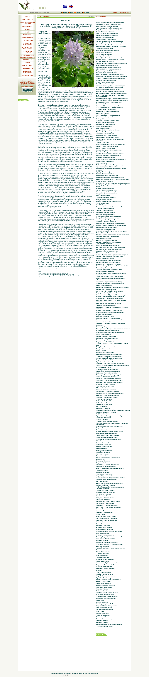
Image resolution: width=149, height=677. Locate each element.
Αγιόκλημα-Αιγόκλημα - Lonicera (106, 516)
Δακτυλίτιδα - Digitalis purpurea (105, 212)
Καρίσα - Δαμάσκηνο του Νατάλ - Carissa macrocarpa (112, 234)
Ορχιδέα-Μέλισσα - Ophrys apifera (106, 605)
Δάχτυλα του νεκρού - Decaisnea (106, 336)
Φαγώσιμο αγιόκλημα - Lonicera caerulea (108, 155)
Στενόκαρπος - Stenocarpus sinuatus (107, 435)
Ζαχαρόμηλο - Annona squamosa (106, 132)
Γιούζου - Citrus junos (102, 142)
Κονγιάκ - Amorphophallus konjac (106, 227)
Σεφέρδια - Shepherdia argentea (105, 305)
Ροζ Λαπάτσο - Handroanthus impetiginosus (109, 87)
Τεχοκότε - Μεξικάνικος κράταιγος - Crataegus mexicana (113, 105)
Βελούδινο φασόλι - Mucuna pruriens (107, 253)
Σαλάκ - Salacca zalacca (103, 233)
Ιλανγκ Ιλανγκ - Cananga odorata (106, 466)
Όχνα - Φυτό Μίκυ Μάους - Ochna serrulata (109, 362)
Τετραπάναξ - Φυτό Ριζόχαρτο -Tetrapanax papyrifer (111, 294)
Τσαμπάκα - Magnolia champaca (106, 221)
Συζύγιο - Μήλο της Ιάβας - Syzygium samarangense (112, 254)
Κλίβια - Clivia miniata (102, 561)
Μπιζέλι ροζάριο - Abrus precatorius (107, 33)
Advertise (67, 673)
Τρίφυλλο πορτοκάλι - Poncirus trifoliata (108, 30)
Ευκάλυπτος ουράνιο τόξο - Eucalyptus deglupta (111, 165)
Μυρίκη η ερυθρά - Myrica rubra (105, 148)
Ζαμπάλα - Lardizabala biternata (106, 80)
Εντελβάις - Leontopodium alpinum (107, 592)
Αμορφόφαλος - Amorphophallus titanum (109, 624)
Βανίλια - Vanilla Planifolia (104, 401)
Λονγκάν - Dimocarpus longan (105, 82)
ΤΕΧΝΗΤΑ (27, 29)
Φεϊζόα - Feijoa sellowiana (104, 450)
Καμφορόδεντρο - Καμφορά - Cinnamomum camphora (113, 328)
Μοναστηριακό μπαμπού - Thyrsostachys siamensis (112, 98)
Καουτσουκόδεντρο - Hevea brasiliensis (108, 262)
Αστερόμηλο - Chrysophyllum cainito (107, 137)
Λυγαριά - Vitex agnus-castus (105, 352)
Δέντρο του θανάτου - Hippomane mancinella (110, 74)
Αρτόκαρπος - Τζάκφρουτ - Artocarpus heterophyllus (112, 287)
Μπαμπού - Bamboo (102, 555)
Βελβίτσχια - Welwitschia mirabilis (106, 373)
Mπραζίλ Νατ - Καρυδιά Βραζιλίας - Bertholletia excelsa (113, 183)
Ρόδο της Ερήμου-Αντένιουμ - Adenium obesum (110, 537)
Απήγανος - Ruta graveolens (104, 463)
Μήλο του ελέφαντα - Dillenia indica (107, 166)
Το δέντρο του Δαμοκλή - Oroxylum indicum (109, 107)
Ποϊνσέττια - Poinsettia (103, 617)
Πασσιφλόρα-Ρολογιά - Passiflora (106, 518)
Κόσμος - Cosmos (101, 509)
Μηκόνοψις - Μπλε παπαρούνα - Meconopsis (110, 393)
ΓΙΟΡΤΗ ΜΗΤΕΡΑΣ (27, 40)
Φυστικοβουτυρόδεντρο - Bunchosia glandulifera (111, 46)
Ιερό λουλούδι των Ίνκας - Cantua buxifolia (109, 249)
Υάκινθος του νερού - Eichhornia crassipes (109, 358)
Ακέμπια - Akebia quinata (103, 367)
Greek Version (83, 673)
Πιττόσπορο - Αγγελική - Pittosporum (107, 464)
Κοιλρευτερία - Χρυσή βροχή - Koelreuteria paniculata (112, 179)
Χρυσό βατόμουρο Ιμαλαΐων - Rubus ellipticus (110, 91)
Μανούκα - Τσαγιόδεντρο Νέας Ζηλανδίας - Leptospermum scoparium (109, 242)
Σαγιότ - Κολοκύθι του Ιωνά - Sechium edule (109, 276)
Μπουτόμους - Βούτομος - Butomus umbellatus (110, 332)
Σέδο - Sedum (100, 441)
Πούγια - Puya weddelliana (104, 54)
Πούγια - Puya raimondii (103, 583)
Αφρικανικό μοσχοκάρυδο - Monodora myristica (110, 159)
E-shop (86, 12)
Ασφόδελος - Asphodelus (104, 587)
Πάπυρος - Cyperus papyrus (104, 512)
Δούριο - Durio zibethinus (104, 285)
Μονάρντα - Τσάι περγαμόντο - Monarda (108, 378)
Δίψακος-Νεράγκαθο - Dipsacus (105, 485)
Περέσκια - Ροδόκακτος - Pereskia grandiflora (110, 283)
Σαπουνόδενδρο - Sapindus (104, 340)
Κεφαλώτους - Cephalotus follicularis (107, 111)
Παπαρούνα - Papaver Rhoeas (105, 497)
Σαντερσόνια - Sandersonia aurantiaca (107, 218)
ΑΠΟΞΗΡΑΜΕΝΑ (27, 26)
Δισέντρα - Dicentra (102, 591)
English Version (93, 673)
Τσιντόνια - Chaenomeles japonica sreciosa (109, 544)
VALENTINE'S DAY (27, 37)
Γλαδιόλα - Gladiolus (102, 557)
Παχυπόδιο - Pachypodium (104, 404)
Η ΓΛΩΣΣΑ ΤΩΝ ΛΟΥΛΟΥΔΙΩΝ (27, 43)
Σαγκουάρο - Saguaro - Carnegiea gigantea (109, 375)
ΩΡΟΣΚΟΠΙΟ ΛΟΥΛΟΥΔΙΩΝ (27, 71)
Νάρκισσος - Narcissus (103, 499)
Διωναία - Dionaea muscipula (105, 619)
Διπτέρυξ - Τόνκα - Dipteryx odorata (107, 146)
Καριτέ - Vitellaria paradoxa (104, 104)
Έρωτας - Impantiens (102, 613)
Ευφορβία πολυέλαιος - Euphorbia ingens (109, 102)
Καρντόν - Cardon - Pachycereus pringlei (108, 579)
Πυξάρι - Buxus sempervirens (105, 503)
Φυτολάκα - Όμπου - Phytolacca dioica (108, 318)
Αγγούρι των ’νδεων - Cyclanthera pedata (108, 260)
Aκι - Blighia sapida (102, 205)
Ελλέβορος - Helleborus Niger (105, 594)
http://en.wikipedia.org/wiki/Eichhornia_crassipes (53, 273)
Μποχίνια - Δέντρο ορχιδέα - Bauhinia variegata (110, 85)
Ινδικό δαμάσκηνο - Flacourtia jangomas (108, 67)
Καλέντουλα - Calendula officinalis (106, 520)
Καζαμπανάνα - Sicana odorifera (106, 289)
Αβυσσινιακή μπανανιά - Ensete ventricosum (110, 177)
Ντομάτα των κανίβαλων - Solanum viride (108, 201)
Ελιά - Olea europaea (102, 533)
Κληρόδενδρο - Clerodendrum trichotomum (109, 298)
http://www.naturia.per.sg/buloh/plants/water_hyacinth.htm (56, 274)
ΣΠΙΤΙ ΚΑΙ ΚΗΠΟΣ (27, 19)
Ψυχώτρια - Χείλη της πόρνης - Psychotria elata (110, 223)
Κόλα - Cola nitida (101, 163)
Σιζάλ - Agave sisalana (102, 128)
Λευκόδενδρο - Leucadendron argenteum (108, 303)
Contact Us (74, 673)
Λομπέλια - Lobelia (101, 496)
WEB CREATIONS (27, 75)
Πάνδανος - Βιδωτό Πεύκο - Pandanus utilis (109, 256)
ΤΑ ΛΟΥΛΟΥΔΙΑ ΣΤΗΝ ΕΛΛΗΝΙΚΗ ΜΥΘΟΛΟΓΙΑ (27, 56)
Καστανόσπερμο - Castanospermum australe (110, 59)
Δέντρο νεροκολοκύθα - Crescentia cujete (108, 45)
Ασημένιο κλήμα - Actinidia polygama (107, 71)
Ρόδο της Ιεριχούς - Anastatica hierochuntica (110, 468)
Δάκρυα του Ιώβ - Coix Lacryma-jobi (107, 251)
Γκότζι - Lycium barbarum (104, 399)
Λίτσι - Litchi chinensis (103, 195)
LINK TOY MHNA (27, 65)
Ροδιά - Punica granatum (103, 572)
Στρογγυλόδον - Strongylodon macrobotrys (109, 416)
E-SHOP (27, 16)
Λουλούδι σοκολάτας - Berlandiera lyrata (108, 216)
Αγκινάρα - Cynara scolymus (104, 559)
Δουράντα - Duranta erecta (104, 238)
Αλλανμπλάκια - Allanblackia (104, 161)
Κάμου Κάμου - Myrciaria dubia (105, 124)
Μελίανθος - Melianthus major (105, 316)
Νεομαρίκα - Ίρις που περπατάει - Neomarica (109, 382)
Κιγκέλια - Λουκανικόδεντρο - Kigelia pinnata (109, 431)
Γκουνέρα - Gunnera (102, 470)
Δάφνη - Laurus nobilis (103, 551)
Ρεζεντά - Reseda (101, 388)
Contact (78, 12)
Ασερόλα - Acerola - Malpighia (105, 342)
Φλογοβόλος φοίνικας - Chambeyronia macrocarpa (111, 93)
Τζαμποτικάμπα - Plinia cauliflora (106, 39)
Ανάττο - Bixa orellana (102, 430)
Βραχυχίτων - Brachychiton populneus (108, 293)
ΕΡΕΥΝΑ (27, 62)
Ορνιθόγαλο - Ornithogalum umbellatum (108, 507)
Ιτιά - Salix (99, 570)
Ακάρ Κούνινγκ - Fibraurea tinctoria (107, 65)
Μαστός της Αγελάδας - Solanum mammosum (110, 363)
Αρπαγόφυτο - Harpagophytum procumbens (109, 483)
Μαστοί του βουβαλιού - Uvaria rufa (107, 35)
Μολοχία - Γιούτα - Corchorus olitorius (108, 130)
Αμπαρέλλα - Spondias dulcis (105, 37)
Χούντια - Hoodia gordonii (104, 199)
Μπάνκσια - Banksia (102, 620)
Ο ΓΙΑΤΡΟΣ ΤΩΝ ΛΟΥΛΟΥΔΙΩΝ (27, 48)
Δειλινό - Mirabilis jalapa (103, 334)
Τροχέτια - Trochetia (102, 419)
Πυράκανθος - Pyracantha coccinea (106, 505)
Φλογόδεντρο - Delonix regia (104, 84)
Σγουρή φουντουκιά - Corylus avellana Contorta (110, 477)
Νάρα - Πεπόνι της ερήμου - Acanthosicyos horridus (112, 100)
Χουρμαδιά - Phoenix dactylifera (106, 565)
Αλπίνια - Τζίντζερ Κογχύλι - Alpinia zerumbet (110, 296)
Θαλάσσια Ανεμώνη (102, 622)
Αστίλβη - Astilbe (101, 448)
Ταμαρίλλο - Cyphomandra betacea (106, 397)
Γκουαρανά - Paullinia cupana (105, 48)
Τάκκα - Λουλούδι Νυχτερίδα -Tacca (106, 437)
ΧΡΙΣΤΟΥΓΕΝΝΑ (27, 34)
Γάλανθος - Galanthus (103, 615)
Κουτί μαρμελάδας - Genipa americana (108, 115)
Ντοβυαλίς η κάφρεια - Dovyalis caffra (107, 120)
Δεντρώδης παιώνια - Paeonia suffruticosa (109, 531)
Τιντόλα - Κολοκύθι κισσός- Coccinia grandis (110, 153)
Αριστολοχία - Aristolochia (104, 474)
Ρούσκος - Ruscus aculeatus (104, 550)
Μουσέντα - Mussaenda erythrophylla (107, 236)
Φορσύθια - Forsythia (102, 546)
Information (59, 673)
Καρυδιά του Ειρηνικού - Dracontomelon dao (109, 41)
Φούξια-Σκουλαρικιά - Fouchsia (105, 585)
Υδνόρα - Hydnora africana (104, 443)
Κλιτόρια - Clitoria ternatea (104, 314)
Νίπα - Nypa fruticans (102, 113)
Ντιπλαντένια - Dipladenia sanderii (106, 563)
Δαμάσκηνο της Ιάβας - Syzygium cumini (108, 24)
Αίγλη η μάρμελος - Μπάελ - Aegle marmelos (109, 28)
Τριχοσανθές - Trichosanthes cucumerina (108, 439)
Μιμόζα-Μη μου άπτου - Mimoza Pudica (108, 501)
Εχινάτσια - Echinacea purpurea (105, 490)
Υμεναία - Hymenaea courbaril (105, 61)
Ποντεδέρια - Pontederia (103, 444)
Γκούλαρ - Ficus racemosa (104, 119)
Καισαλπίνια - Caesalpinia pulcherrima (108, 371)
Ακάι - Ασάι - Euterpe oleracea (105, 152)
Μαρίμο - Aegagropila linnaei (105, 258)
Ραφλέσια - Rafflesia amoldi (104, 626)
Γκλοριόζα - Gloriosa (102, 553)
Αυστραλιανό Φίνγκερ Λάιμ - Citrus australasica (110, 247)
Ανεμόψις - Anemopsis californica (106, 72)
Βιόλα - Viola (100, 611)
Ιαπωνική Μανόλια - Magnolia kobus (107, 220)
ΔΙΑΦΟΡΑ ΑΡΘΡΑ (27, 68)
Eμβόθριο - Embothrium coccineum (107, 369)
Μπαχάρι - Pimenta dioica (104, 56)
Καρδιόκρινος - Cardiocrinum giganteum (108, 192)
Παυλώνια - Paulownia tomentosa (106, 389)
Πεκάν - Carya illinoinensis (104, 52)
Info (71, 12)
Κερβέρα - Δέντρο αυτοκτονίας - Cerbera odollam (111, 225)
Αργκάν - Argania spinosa (104, 446)
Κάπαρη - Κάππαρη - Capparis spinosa (108, 348)
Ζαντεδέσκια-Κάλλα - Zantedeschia (106, 596)
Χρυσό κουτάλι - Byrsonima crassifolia (107, 50)
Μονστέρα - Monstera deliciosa (105, 214)
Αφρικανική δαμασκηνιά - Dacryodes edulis (109, 207)
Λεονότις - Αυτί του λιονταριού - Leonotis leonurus (111, 320)
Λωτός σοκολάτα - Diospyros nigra (106, 135)
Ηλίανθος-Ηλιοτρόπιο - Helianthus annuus (109, 604)
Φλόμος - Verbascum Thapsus (105, 271)
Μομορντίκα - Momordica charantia (106, 338)
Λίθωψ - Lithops (101, 350)
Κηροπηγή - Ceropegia (103, 408)
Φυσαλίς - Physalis (101, 406)
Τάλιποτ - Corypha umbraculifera (106, 109)
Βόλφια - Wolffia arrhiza (103, 581)
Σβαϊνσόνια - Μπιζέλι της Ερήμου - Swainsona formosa (113, 410)
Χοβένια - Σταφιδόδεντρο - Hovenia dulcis (109, 310)
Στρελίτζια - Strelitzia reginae (104, 578)
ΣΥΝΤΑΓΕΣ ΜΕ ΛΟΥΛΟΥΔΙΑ (27, 52)
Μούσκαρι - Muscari (102, 511)
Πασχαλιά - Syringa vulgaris (104, 609)
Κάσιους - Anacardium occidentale (106, 190)
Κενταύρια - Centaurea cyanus (105, 535)
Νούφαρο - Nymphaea (102, 472)
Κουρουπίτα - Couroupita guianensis (107, 395)
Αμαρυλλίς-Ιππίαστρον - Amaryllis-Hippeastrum (110, 548)
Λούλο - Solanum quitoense (104, 181)
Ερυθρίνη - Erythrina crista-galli (105, 492)
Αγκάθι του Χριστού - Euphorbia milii (107, 175)
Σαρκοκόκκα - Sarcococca (104, 456)
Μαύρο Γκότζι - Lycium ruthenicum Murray (109, 281)
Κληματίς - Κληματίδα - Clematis (106, 412)
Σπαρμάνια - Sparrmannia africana (106, 193)
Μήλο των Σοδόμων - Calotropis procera (108, 69)
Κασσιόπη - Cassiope (102, 454)
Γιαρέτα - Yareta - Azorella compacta (107, 421)
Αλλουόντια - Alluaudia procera (105, 229)
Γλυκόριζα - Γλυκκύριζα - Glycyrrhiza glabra (109, 269)
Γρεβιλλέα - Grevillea (102, 414)
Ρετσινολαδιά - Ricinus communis (106, 433)
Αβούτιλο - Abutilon (102, 540)
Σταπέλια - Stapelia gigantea (104, 210)
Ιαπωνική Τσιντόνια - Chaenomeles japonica (109, 43)
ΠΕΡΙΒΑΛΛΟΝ (27, 60)
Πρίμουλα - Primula (102, 589)
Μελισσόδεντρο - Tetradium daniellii (107, 26)
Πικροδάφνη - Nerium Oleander (105, 538)
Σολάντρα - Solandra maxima (105, 208)
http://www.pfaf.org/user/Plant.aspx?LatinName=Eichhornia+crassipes (59, 276)
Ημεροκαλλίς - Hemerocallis (104, 476)
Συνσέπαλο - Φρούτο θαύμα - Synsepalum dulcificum (112, 365)
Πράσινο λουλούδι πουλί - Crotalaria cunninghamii (111, 63)
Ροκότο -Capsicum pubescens (105, 31)
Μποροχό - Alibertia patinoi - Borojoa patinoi (110, 312)
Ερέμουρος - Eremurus (103, 461)
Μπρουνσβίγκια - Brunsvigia (104, 529)
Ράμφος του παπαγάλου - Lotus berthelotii (109, 356)
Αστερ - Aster (100, 600)
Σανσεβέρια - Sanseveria (103, 417)
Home (65, 12)
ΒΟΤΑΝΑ (27, 32)
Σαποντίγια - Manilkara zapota (105, 133)
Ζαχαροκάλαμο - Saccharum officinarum (108, 264)
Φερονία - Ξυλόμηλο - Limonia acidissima (108, 150)
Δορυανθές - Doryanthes (103, 327)
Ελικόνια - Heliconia (102, 602)
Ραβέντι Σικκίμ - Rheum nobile (105, 386)
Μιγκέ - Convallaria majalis (104, 607)
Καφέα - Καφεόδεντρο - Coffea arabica (108, 267)
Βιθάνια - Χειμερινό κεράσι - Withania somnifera (110, 78)
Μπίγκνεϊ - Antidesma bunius (105, 188)
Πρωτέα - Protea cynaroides (104, 574)
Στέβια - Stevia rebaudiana (104, 402)
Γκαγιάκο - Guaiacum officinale (105, 360)
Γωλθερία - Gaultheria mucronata (106, 197)
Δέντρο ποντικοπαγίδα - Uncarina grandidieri (110, 22)
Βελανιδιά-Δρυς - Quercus (104, 527)
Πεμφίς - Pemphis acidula (104, 126)
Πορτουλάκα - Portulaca (103, 494)
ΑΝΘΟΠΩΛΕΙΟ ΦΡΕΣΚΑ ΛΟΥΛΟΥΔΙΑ (27, 23)
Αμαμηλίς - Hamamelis (103, 525)
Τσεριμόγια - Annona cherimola (105, 347)
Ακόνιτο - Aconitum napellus (105, 173)
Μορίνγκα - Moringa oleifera (104, 321)
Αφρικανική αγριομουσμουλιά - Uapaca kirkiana (110, 144)
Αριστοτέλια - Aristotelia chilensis (106, 240)
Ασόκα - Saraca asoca (102, 203)
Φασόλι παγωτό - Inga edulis (105, 117)
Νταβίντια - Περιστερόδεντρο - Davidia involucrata (111, 76)
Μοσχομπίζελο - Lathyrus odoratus (107, 542)
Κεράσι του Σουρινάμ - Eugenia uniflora (108, 245)
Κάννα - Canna (100, 524)
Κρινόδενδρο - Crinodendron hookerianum (109, 354)
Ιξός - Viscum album (102, 481)
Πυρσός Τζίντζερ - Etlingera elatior (106, 479)
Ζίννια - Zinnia (100, 514)
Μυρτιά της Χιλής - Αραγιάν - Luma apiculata (109, 291)
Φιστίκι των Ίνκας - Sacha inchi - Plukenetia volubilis (112, 266)
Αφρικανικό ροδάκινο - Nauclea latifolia (108, 89)
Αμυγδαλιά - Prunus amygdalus (105, 568)
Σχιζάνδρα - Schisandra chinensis (106, 376)
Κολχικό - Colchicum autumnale (106, 576)
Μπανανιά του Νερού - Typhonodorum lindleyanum (111, 231)
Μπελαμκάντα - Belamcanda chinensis (107, 391)
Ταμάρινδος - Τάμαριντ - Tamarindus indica (109, 380)
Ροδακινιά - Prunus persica (104, 566)
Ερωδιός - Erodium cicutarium (105, 122)
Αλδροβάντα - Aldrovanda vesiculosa (107, 330)
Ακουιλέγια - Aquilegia (103, 452)
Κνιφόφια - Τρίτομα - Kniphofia (105, 384)
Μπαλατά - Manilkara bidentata (105, 157)
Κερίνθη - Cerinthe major (103, 172)
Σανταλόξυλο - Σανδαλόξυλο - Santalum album (110, 58)
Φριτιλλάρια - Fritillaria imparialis (106, 598)
